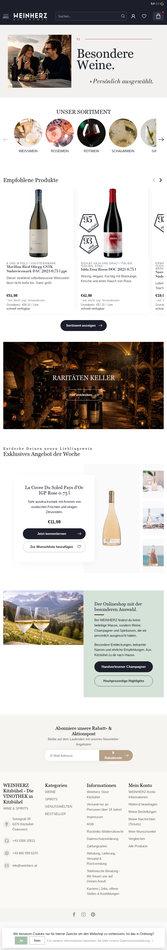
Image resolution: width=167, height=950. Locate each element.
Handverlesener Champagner (124, 667)
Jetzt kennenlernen (51, 534)
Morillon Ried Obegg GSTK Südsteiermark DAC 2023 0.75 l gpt (37, 269)
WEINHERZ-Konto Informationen (142, 794)
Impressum (95, 817)
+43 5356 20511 (23, 841)
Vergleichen (137, 839)
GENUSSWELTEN (58, 806)
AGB (90, 824)
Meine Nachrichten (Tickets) (142, 821)
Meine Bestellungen (142, 812)
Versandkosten (36, 300)
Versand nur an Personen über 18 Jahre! (104, 806)
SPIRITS (51, 799)
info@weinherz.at (24, 865)
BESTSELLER (55, 814)
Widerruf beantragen (143, 804)
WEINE (50, 792)
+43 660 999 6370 (25, 853)
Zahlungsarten (97, 846)
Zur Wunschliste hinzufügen (51, 547)
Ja (21, 940)
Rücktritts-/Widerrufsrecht (104, 831)
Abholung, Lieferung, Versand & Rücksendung (101, 858)
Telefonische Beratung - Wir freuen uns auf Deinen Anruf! (103, 876)
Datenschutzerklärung (102, 839)
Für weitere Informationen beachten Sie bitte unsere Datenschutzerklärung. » (100, 940)
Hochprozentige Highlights (123, 681)
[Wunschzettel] (144, 16)
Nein (37, 940)
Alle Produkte (138, 846)
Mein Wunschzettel (142, 831)
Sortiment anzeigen (81, 325)
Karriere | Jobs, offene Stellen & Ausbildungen (103, 891)
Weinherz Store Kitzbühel (98, 794)
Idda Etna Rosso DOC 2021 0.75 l (108, 269)
